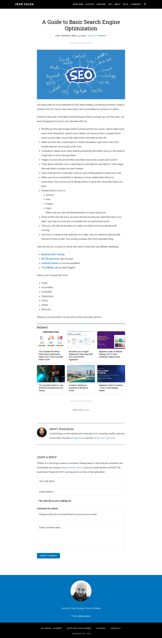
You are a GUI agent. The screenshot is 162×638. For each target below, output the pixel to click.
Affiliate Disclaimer (79, 628)
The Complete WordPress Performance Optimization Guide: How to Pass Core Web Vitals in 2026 (51, 356)
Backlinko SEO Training (53, 254)
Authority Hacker (50, 263)
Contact (116, 628)
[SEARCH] (145, 4)
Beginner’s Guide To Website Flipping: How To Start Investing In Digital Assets (110, 354)
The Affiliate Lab (49, 267)
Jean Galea (24, 4)
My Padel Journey (51, 628)
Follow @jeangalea (81, 616)
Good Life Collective (104, 438)
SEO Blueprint (48, 258)
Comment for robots (47, 508)
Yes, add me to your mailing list (54, 500)
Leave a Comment (97, 36)
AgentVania (79, 438)
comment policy (74, 467)
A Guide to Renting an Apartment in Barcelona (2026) (78, 388)
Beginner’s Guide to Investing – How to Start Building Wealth (110, 388)
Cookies (101, 628)
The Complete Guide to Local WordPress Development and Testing (51, 388)
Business (85, 410)
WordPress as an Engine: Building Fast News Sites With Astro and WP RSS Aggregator (81, 356)
